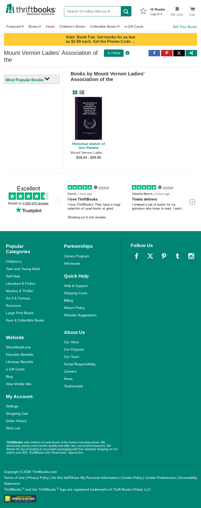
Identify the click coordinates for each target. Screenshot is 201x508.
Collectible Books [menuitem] (103, 26)
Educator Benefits (19, 354)
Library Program (76, 256)
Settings (12, 406)
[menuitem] (158, 10)
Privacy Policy (38, 478)
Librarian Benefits (19, 362)
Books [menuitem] (33, 26)
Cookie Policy (131, 478)
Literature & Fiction (20, 283)
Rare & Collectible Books (25, 320)
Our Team (71, 357)
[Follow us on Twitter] (150, 256)
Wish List (13, 428)
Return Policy (74, 308)
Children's (13, 261)
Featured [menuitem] (13, 26)
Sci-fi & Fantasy (18, 298)
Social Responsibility (80, 364)
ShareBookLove (18, 347)
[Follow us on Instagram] (191, 256)
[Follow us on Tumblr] (177, 256)
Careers (70, 371)
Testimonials (73, 386)
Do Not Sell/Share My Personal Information (85, 478)
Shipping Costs (75, 293)
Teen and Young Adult (23, 269)
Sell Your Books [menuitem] (185, 27)
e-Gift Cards (15, 369)
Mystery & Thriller (19, 291)
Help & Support (76, 286)
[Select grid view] (74, 92)
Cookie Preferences (160, 478)
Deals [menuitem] (50, 26)
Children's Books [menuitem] (72, 26)
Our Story (71, 342)
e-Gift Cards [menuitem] (134, 26)
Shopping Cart (17, 413)
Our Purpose (74, 349)
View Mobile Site (18, 384)
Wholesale (72, 263)
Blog (9, 376)
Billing (68, 300)
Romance (13, 305)
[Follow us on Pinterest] (164, 256)
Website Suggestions (80, 315)
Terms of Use (14, 478)
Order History (16, 421)
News (68, 379)
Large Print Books (20, 313)
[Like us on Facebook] (136, 256)
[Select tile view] (80, 92)
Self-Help (13, 276)
